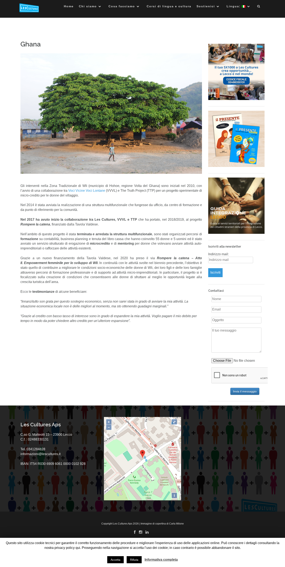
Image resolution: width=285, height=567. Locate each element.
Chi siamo (88, 6)
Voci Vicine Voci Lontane (86, 190)
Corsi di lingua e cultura (169, 6)
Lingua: (234, 6)
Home (69, 6)
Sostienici (206, 6)
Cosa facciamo (121, 6)
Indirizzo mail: (218, 254)
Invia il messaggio (245, 391)
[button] (258, 7)
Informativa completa (161, 559)
